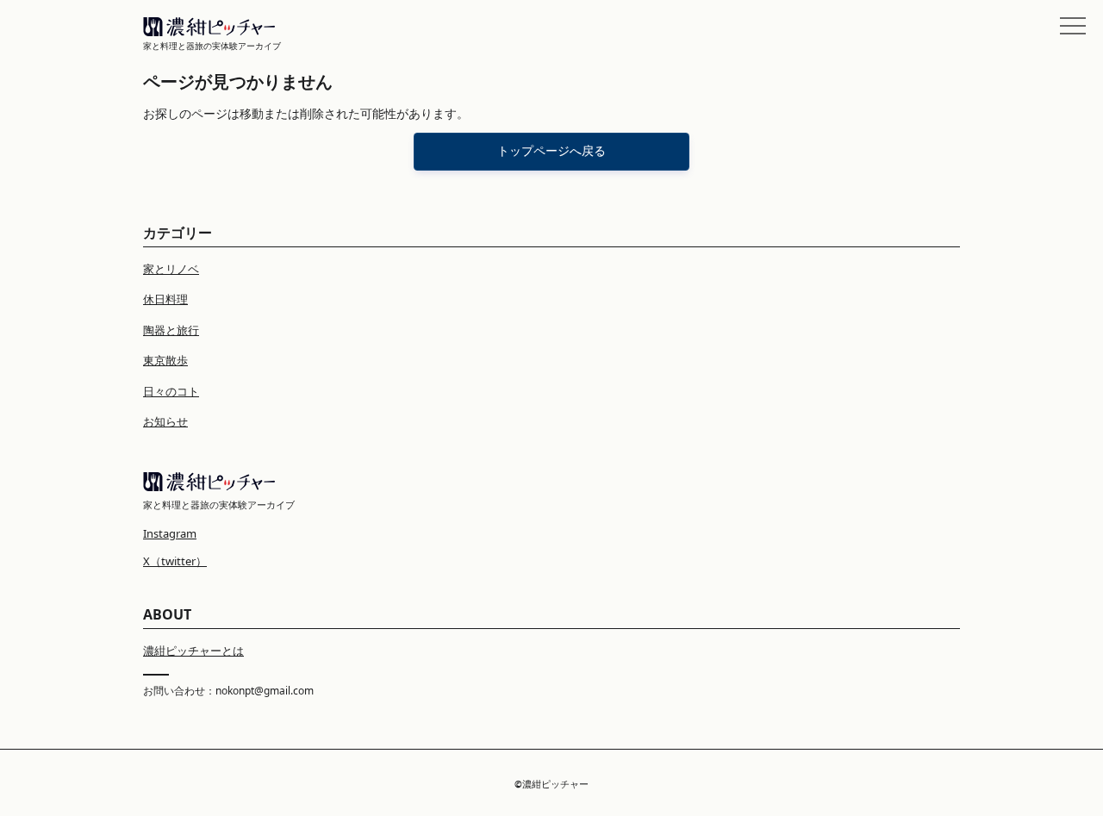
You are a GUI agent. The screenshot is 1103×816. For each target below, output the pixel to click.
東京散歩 (165, 360)
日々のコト (171, 391)
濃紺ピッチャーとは (193, 650)
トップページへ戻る (551, 150)
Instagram (169, 533)
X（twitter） (175, 561)
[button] (1073, 25)
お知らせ (165, 421)
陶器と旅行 (171, 330)
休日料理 (165, 299)
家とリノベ (171, 269)
